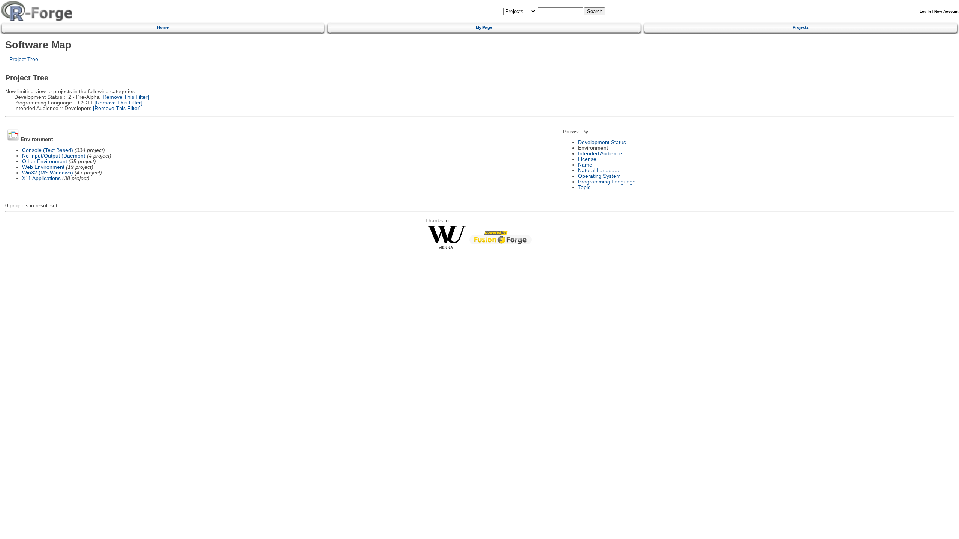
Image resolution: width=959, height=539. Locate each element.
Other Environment (44, 161)
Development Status (602, 142)
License (587, 159)
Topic (584, 187)
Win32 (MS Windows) (47, 173)
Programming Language (607, 182)
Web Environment (43, 167)
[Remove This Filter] (124, 97)
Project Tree (23, 59)
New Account (946, 11)
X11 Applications (41, 178)
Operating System (599, 176)
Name (585, 165)
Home (163, 27)
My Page (484, 27)
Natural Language (599, 170)
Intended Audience (600, 153)
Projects (801, 27)
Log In (925, 11)
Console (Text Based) (47, 150)
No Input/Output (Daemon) (53, 156)
